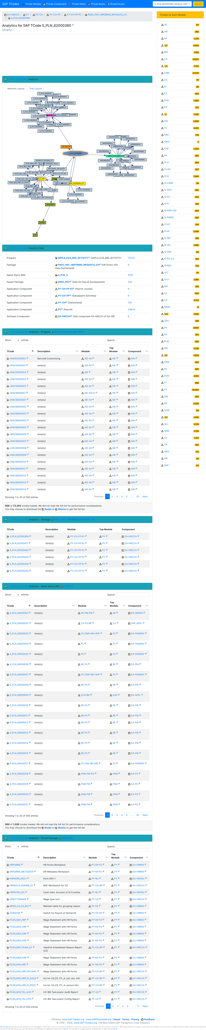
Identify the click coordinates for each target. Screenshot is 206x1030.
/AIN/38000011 (18, 468)
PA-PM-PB (86, 613)
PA (114, 613)
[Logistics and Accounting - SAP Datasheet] (143, 623)
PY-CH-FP (55, 14)
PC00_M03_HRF (18, 933)
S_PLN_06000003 (19, 633)
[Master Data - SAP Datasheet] (99, 763)
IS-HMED (169, 217)
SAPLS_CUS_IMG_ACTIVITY (73, 257)
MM (166, 314)
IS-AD (167, 169)
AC (165, 24)
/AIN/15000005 (18, 386)
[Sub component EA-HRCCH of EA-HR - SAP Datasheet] (71, 316)
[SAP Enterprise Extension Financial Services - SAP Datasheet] (146, 633)
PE (165, 334)
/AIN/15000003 (18, 372)
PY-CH (39, 14)
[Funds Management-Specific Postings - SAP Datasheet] (95, 773)
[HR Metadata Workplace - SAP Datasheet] (35, 871)
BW (166, 52)
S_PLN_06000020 (19, 794)
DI (165, 86)
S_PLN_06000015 (19, 753)
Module (86, 351)
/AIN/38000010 (18, 461)
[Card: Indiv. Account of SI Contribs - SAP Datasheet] (26, 892)
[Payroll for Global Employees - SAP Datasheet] (103, 912)
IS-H (166, 203)
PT (165, 382)
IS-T (166, 272)
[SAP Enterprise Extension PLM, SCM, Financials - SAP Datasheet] (142, 694)
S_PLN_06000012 (19, 722)
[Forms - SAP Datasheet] (103, 864)
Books (48, 509)
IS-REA (168, 265)
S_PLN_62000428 (19, 563)
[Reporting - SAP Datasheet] (104, 885)
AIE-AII (88, 358)
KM (166, 286)
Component (134, 351)
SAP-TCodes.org (5, 1027)
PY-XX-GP (97, 913)
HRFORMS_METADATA (21, 871)
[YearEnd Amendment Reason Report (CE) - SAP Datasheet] (33, 947)
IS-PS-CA (169, 258)
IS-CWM (168, 183)
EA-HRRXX (138, 864)
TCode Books (97, 4)
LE (165, 293)
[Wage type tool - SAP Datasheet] (28, 898)
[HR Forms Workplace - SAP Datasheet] (22, 864)
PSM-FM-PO (87, 773)
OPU (166, 320)
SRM (166, 430)
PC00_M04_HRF (18, 940)
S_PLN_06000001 (19, 613)
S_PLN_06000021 (19, 804)
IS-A (166, 162)
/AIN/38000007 (18, 441)
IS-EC (167, 196)
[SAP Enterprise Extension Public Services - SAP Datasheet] (139, 773)
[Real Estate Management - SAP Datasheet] (117, 664)
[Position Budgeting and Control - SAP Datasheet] (93, 612)
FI (165, 114)
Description (43, 351)
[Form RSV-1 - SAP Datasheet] (28, 878)
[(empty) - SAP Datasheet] (73, 24)
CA (114, 623)
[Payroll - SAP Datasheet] (62, 309)
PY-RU (95, 878)
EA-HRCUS (138, 899)
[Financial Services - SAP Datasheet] (117, 633)
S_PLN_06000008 (19, 684)
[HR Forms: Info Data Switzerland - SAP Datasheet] (100, 264)
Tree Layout (35, 88)
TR (165, 444)
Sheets (62, 509)
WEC (166, 451)
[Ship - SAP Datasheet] (101, 633)
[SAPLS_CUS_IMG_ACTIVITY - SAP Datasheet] (89, 257)
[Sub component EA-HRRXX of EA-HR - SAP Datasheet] (145, 864)
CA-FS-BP (86, 623)
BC (166, 45)
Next (145, 496)
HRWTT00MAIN (18, 899)
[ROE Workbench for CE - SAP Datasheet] (34, 885)
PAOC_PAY (64, 281)
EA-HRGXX (137, 613)
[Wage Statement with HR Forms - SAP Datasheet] (27, 919)
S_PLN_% (63, 275)
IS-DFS (168, 189)
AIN (133, 358)
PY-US (95, 899)
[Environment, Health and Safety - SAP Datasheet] (119, 694)
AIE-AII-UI (90, 392)
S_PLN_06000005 (19, 654)
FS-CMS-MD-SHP (90, 633)
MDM (167, 306)
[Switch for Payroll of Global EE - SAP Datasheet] (22, 912)
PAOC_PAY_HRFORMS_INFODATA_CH (107, 14)
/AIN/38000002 (18, 406)
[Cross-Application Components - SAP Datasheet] (117, 623)
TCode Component (55, 4)
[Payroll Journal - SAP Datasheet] (73, 288)
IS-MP (167, 238)
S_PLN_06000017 (19, 763)
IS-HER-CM (170, 210)
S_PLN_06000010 (19, 705)
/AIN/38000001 (18, 399)
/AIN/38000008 (18, 448)
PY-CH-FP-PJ (74, 14)
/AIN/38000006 (18, 434)
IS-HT (167, 224)
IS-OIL (167, 245)
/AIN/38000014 (18, 489)
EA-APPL (136, 695)
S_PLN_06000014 (19, 743)
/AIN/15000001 (18, 365)
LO (165, 300)
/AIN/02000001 (18, 358)
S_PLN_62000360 (20, 18)
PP (166, 355)
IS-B (166, 176)
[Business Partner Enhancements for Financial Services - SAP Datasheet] (93, 623)
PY (27, 14)
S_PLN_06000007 (19, 674)
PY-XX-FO (97, 864)
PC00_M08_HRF (18, 957)
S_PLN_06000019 (19, 784)
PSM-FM (85, 784)
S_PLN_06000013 (19, 732)
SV (165, 437)
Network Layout (16, 88)
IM (165, 155)
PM (166, 348)
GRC (166, 134)
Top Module (113, 350)
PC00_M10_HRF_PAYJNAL (23, 971)
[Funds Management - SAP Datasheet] (91, 783)
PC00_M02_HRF (18, 926)
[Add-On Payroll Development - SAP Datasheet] (70, 281)
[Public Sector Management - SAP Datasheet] (119, 773)
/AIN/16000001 (18, 392)
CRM (166, 72)
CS (165, 79)
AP (165, 38)
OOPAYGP (15, 913)
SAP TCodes (10, 4)
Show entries (16, 340)
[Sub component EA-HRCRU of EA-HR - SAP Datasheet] (146, 878)
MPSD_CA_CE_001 (19, 906)
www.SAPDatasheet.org (98, 1019)
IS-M (166, 231)
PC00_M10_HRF (18, 964)
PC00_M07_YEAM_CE (21, 947)
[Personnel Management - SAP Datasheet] (117, 612)
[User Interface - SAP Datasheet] (96, 392)
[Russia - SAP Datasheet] (100, 878)
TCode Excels (117, 4)
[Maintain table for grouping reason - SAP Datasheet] (30, 905)
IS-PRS (167, 251)
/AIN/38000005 (18, 427)
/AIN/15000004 (18, 379)
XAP (166, 465)
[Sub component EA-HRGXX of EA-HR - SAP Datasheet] (144, 612)
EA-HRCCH (13, 14)
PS (165, 368)
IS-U (166, 279)
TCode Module (33, 4)
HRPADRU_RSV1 (18, 878)
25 (137, 496)
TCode (10, 351)
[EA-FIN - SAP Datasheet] (140, 664)
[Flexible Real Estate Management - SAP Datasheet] (89, 664)
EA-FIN (135, 664)
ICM (166, 148)
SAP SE (65, 1029)
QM (166, 396)
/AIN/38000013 (18, 482)
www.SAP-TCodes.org (85, 1022)
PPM (166, 362)
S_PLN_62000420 (19, 550)
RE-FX (84, 664)
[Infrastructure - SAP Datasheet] (93, 358)
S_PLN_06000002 (19, 623)
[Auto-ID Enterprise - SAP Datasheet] (117, 358)
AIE (114, 358)
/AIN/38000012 (18, 475)
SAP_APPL (136, 623)
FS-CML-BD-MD (89, 763)
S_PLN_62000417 (19, 543)
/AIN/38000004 (18, 420)
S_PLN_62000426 (19, 557)
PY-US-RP (97, 971)
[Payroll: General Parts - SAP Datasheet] (99, 905)
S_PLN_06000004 (19, 643)
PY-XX (95, 906)
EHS (115, 695)
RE (114, 664)
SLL (166, 424)
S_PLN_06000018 (19, 773)
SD (166, 417)
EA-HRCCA (139, 885)
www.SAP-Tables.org (73, 1019)
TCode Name (78, 4)
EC (165, 93)
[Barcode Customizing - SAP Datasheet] (27, 358)
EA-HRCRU (138, 878)
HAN (166, 141)
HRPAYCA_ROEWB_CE (21, 885)
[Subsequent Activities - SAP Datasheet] (70, 295)
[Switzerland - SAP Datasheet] (66, 302)
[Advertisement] (77, 55)
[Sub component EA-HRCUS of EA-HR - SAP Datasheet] (146, 898)
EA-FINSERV (137, 633)
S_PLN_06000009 (19, 695)
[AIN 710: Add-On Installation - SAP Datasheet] (136, 358)
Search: (111, 340)
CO (166, 66)
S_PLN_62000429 (19, 570)
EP (165, 107)
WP (166, 458)
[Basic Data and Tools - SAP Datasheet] (91, 694)
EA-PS (134, 773)
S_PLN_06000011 (19, 715)
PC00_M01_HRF (18, 919)
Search (198, 4)
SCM (166, 410)
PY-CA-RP (97, 885)
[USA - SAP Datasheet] (100, 898)
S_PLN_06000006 (19, 664)
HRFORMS (15, 864)
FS (114, 633)
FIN (166, 121)
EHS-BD (85, 695)
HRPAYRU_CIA (17, 892)
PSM (115, 773)
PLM (166, 341)
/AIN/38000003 (18, 413)
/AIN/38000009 (18, 454)
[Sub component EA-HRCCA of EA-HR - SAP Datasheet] (146, 885)
